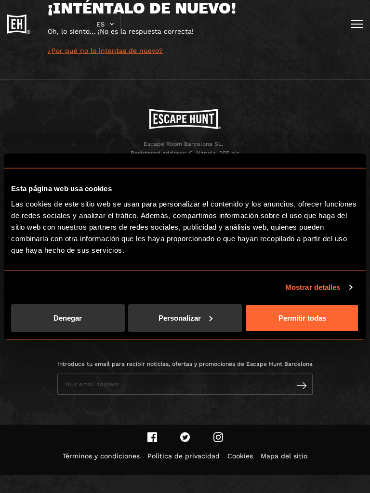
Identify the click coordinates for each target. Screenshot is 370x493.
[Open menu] (357, 24)
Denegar (67, 317)
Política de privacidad (183, 456)
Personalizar (180, 317)
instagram (218, 437)
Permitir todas (302, 317)
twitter (185, 437)
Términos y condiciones (101, 456)
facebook (152, 437)
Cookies (240, 456)
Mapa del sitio (284, 456)
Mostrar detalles (313, 287)
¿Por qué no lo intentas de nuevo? (105, 50)
